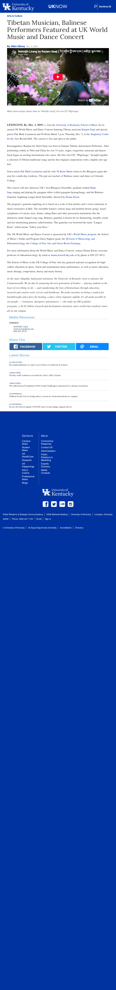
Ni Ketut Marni (64, 171)
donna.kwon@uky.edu (62, 255)
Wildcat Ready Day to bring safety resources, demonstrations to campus (43, 396)
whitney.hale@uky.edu (23, 329)
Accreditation (66, 527)
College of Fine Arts (40, 243)
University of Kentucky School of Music (77, 124)
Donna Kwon (72, 197)
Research (27, 460)
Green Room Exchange (68, 243)
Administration (48, 450)
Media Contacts (45, 471)
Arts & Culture (14, 15)
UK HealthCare (28, 455)
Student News (26, 449)
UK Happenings (28, 465)
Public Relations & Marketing (47, 457)
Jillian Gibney (18, 46)
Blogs (25, 482)
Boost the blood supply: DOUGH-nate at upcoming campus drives (40, 407)
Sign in (48, 518)
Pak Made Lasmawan (31, 171)
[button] (104, 6)
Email (38, 518)
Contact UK (47, 447)
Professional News (28, 478)
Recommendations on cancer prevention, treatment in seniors (38, 365)
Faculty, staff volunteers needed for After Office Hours (35, 375)
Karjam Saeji (88, 129)
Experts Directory (45, 465)
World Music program (84, 234)
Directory (79, 527)
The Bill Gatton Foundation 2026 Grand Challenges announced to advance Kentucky (48, 386)
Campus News (26, 442)
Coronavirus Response (47, 442)
